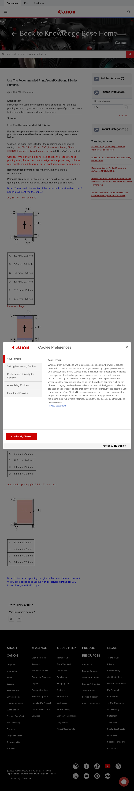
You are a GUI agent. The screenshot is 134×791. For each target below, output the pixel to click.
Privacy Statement (57, 405)
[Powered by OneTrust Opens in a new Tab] (115, 446)
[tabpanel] (87, 384)
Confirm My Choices (21, 436)
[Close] (127, 347)
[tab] (22, 359)
